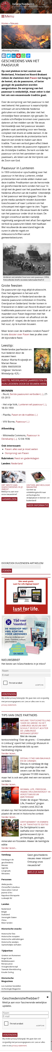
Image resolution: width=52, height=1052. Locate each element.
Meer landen (7, 922)
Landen (5, 904)
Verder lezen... (8, 753)
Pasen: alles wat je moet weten (21, 449)
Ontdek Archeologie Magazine (38, 486)
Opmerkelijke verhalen (11, 944)
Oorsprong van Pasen (17, 453)
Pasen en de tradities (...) (25, 414)
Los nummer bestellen (11, 986)
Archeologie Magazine (11, 989)
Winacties (5, 873)
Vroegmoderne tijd (9, 966)
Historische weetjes (10, 942)
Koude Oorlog (7, 972)
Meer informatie (37, 505)
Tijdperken (7, 950)
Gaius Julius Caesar (9, 890)
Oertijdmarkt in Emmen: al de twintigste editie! (34, 823)
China (3, 920)
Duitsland (5, 914)
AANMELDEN (9, 499)
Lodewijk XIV (6, 898)
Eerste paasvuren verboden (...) (26, 394)
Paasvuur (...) (22, 421)
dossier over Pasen (19, 334)
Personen (6, 879)
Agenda (4, 868)
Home (4, 23)
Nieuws (14, 23)
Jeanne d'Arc (6, 892)
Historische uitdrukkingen (12, 939)
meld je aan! (35, 872)
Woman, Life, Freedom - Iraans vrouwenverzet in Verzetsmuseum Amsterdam (35, 793)
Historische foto (8, 933)
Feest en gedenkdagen (26, 458)
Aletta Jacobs (6, 884)
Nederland (17, 463)
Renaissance (7, 963)
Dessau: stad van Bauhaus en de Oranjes (35, 759)
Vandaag (6, 854)
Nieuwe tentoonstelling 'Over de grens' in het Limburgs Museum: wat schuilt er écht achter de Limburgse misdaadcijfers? (35, 727)
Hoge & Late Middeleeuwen (8, 959)
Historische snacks (11, 928)
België (4, 911)
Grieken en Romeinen (11, 955)
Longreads (6, 870)
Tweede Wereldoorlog (11, 969)
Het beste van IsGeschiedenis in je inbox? (12, 487)
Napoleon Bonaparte (10, 895)
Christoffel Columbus (10, 887)
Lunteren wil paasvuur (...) (32, 404)
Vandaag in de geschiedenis (7, 861)
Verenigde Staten (9, 917)
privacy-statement (8, 705)
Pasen (33, 78)
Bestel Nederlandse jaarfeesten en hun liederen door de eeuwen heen (24, 382)
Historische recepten (10, 936)
